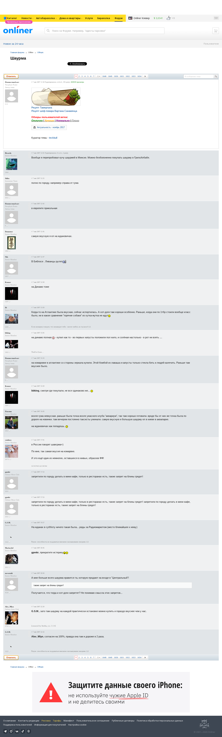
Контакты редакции (28, 720)
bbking (7, 333)
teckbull (59, 82)
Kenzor (8, 282)
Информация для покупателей (50, 724)
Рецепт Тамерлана (41, 107)
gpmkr (7, 472)
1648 (104, 76)
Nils (6, 257)
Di (6, 308)
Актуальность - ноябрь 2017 (51, 127)
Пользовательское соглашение (93, 720)
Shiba (7, 178)
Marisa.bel (9, 548)
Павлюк (8, 411)
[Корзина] (215, 30)
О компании (9, 720)
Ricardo (8, 153)
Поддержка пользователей (17, 724)
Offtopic (40, 52)
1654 (139, 76)
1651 (122, 76)
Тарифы (57, 720)
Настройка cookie (77, 724)
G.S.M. (8, 523)
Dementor (9, 232)
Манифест (69, 720)
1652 (128, 76)
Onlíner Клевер (142, 18)
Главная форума (17, 52)
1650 (116, 76)
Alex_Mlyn (9, 607)
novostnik (9, 573)
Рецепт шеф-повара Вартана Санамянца (54, 111)
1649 (110, 76)
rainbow (8, 440)
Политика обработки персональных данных (160, 720)
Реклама (46, 720)
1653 (134, 76)
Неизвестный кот (12, 82)
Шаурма (18, 58)
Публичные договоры (123, 720)
